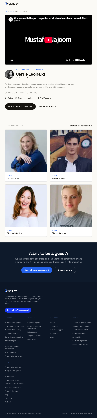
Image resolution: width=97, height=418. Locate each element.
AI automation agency (13, 330)
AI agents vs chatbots (81, 326)
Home (6, 11)
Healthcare (54, 326)
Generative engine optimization (12, 348)
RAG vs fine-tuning (79, 333)
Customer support (56, 330)
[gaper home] (12, 4)
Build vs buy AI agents (13, 387)
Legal (52, 337)
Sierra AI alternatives (80, 344)
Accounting (54, 333)
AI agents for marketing (13, 356)
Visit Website (45, 98)
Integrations (31, 339)
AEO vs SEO (77, 337)
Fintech (52, 322)
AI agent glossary (11, 391)
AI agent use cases (12, 380)
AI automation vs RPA (80, 330)
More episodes (47, 106)
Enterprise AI (32, 332)
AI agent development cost (13, 372)
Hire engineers (65, 270)
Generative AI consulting (14, 337)
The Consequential (23, 78)
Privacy (64, 413)
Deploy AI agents (33, 322)
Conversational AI (11, 333)
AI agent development (13, 322)
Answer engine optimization (10, 342)
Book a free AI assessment (20, 106)
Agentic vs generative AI (82, 322)
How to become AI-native (14, 384)
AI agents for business (13, 367)
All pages (8, 398)
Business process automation (34, 327)
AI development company (14, 326)
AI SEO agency (10, 352)
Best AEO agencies (80, 341)
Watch (10, 98)
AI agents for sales (34, 336)
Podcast (12, 11)
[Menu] (89, 4)
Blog (6, 395)
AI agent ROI (9, 376)
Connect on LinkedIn (26, 98)
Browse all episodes (81, 125)
